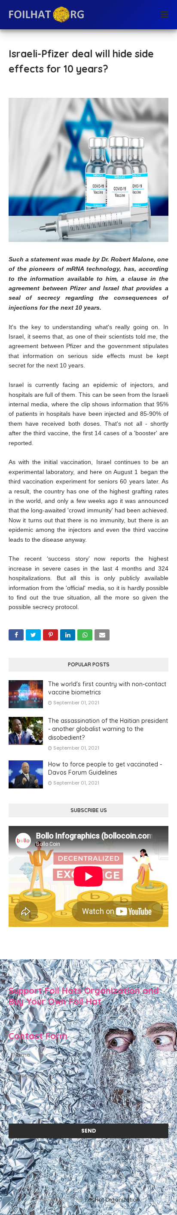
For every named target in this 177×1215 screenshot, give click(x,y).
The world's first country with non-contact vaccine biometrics (107, 688)
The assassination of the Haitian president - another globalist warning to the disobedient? (108, 729)
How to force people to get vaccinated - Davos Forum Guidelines (105, 768)
